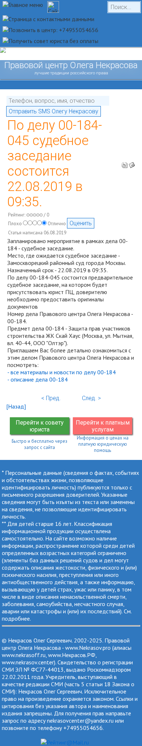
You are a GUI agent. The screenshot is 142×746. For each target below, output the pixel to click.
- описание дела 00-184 (37, 379)
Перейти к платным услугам (103, 426)
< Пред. (51, 398)
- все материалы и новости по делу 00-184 (61, 372)
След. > (91, 398)
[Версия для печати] (124, 163)
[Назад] (16, 406)
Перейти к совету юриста (40, 426)
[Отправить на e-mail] (132, 163)
